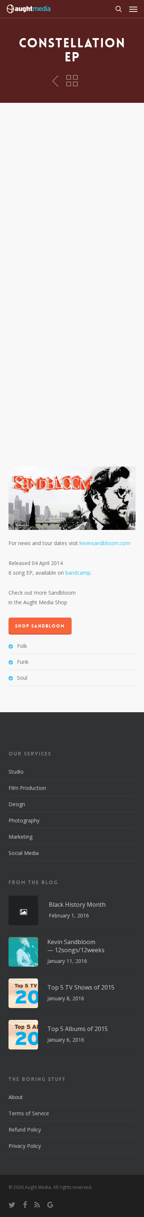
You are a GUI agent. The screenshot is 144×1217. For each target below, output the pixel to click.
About (15, 1097)
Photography (24, 820)
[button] (133, 9)
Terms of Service (28, 1113)
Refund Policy (24, 1129)
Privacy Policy (24, 1145)
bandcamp (77, 572)
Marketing (20, 836)
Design (16, 804)
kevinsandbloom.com (104, 543)
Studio (16, 771)
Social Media (23, 852)
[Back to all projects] (72, 80)
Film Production (27, 787)
